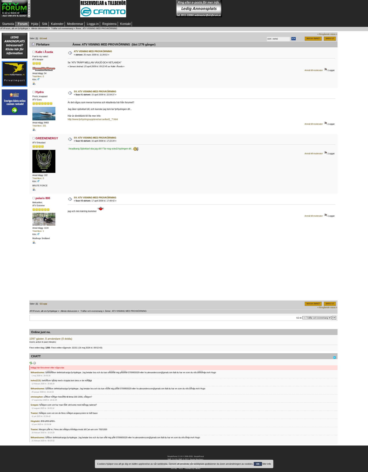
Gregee (34, 405)
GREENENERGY (46, 138)
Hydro (39, 92)
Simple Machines (196, 459)
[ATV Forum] (15, 16)
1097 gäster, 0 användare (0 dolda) (50, 338)
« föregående (323, 34)
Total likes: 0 (38, 76)
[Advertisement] (55, 8)
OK (258, 464)
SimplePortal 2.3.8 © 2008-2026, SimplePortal (185, 456)
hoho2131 (36, 380)
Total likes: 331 (39, 126)
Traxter (34, 413)
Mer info (267, 464)
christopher (36, 397)
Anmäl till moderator (314, 70)
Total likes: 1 (38, 231)
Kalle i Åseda (44, 52)
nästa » (333, 34)
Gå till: (299, 318)
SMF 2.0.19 (172, 459)
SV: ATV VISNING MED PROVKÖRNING (95, 91)
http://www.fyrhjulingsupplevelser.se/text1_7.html (93, 119)
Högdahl (35, 421)
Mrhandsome (37, 372)
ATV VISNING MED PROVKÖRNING (93, 51)
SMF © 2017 (183, 459)
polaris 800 (42, 198)
